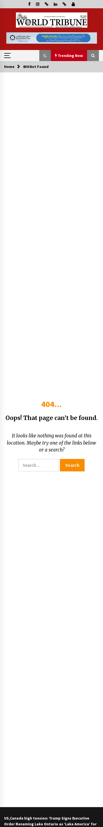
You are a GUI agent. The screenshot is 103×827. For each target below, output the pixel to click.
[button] (45, 55)
